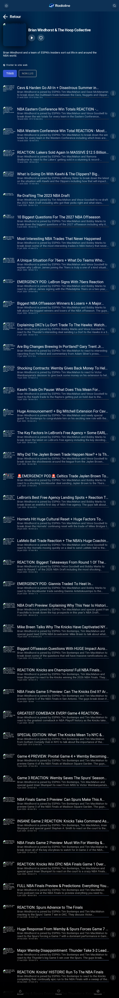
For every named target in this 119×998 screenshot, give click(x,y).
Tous (10, 73)
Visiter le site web (17, 65)
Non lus (27, 73)
